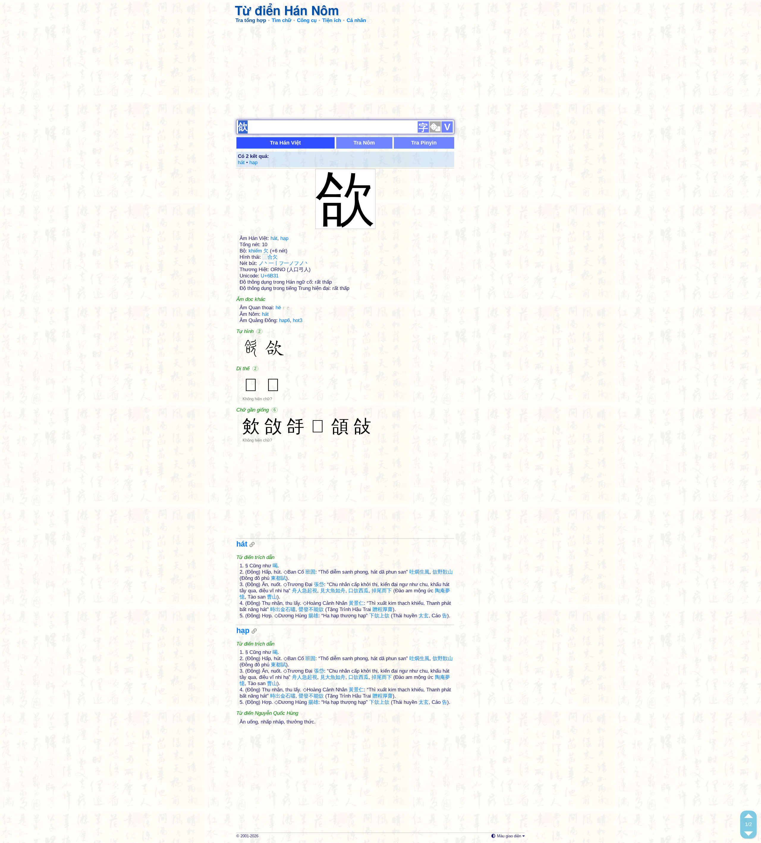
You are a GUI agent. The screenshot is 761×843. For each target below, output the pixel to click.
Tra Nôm (364, 143)
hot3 (297, 320)
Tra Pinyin (424, 143)
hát (241, 162)
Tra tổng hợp (250, 20)
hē (283, 307)
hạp (253, 162)
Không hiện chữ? (257, 399)
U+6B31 (270, 276)
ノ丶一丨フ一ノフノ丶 (284, 263)
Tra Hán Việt (285, 143)
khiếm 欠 (258, 251)
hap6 (284, 320)
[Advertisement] (380, 71)
